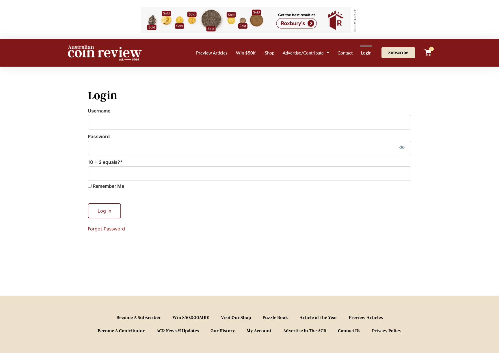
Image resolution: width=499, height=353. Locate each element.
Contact (345, 53)
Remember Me (108, 186)
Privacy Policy (386, 330)
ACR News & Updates (177, 330)
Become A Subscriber (138, 317)
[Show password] (401, 147)
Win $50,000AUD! (190, 317)
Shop (269, 53)
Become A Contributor (121, 330)
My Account (259, 330)
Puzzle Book (275, 317)
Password (99, 136)
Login (366, 53)
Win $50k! (246, 53)
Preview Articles (212, 53)
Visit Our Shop (236, 317)
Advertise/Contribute (303, 53)
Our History (223, 330)
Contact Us (349, 330)
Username (99, 111)
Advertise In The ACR (304, 330)
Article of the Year (318, 317)
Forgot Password (106, 229)
